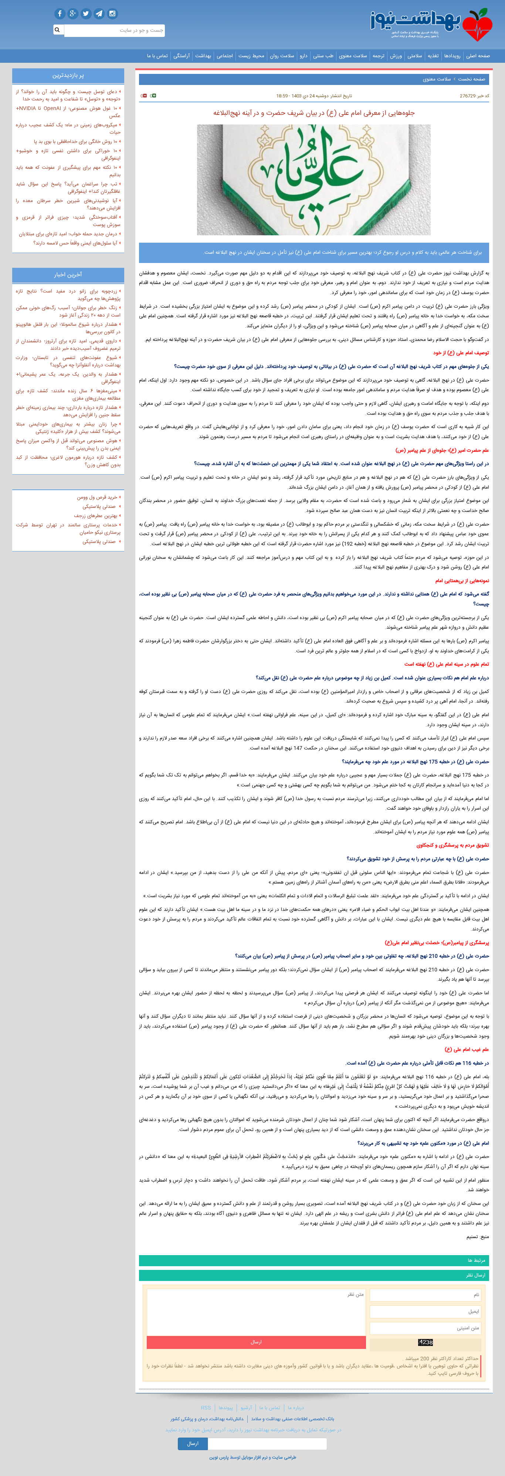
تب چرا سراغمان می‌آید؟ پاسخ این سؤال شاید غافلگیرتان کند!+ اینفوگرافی (68, 188)
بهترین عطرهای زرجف (95, 516)
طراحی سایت (284, 1457)
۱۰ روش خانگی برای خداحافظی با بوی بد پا (75, 142)
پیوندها (226, 1408)
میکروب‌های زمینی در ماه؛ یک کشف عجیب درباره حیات (68, 129)
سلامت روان (282, 56)
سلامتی (414, 56)
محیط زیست (251, 56)
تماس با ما (157, 56)
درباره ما (296, 1408)
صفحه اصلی (478, 56)
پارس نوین (219, 1457)
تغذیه (433, 56)
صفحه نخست (471, 79)
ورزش (396, 56)
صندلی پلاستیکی (99, 507)
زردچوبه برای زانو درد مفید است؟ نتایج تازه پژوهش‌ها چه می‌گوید (68, 295)
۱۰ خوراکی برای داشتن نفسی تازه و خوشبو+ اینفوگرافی (68, 155)
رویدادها (452, 56)
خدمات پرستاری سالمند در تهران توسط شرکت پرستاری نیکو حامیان (68, 529)
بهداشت (203, 56)
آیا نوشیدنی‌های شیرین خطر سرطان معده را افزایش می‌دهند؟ (68, 204)
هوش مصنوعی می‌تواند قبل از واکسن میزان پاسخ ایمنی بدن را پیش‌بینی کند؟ (68, 444)
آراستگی (181, 56)
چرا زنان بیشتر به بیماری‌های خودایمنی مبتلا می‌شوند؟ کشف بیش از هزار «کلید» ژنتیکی (68, 428)
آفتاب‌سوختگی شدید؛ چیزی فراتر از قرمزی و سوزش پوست (68, 221)
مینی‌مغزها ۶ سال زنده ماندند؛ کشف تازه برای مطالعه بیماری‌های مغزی (68, 395)
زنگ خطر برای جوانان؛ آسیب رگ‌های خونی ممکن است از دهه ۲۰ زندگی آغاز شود (68, 312)
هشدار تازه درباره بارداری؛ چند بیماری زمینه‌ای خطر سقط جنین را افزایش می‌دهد (68, 411)
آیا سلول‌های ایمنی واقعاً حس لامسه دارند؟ (75, 243)
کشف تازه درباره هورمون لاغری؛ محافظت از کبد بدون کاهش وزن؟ (68, 461)
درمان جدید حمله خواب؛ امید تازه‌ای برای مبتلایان (68, 234)
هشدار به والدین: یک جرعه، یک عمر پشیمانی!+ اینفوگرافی (68, 378)
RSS (206, 1408)
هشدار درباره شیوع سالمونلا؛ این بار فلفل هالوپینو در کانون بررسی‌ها (68, 328)
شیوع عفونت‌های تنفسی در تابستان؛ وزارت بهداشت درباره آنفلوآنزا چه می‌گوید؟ (68, 361)
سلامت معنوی (353, 56)
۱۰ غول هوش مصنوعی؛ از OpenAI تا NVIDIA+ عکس (68, 112)
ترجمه (378, 56)
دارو (304, 56)
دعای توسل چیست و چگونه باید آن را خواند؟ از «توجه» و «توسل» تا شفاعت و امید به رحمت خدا (68, 95)
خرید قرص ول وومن (97, 497)
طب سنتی (323, 56)
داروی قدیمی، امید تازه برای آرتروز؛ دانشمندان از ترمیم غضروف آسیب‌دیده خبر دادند (68, 345)
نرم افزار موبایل (254, 1457)
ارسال (193, 1443)
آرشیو (246, 1408)
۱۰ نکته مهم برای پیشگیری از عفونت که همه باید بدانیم (68, 171)
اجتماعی (225, 56)
